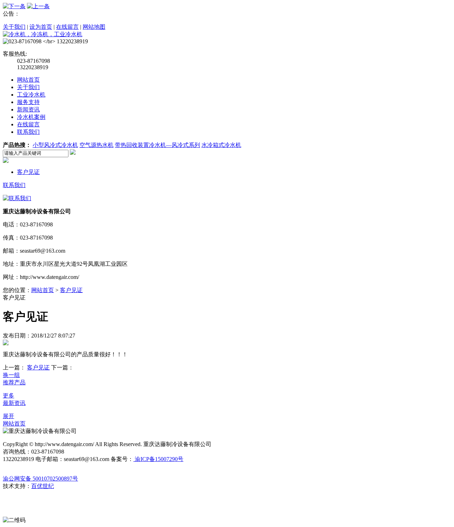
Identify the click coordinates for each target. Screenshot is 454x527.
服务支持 (28, 102)
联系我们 (28, 132)
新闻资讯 (28, 109)
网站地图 (94, 27)
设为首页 (40, 27)
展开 (8, 416)
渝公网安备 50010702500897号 (40, 479)
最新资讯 (14, 403)
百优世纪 (42, 486)
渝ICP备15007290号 (158, 459)
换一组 (11, 375)
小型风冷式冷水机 (55, 145)
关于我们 (14, 27)
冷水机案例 (31, 117)
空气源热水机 (96, 145)
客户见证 (28, 172)
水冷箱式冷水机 (221, 145)
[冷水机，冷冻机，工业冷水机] (42, 34)
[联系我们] (17, 198)
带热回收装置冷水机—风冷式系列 (157, 145)
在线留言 (67, 27)
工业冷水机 (31, 95)
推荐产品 (14, 382)
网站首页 (28, 80)
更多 (8, 395)
